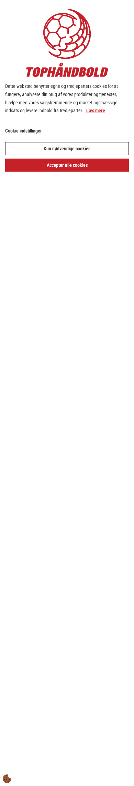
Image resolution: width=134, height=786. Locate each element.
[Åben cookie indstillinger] (7, 779)
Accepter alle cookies (67, 165)
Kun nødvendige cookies (67, 148)
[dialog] (67, 393)
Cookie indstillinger (23, 131)
